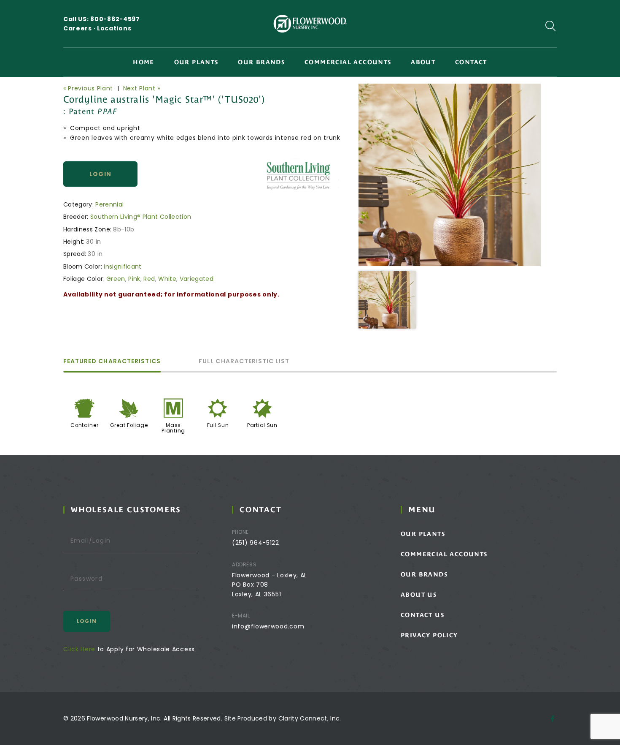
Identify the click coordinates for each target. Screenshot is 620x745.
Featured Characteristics (112, 361)
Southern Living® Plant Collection (140, 216)
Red (149, 279)
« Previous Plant (88, 88)
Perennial (109, 204)
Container (84, 425)
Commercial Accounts (348, 62)
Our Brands (261, 62)
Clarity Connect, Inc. (309, 718)
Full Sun (218, 425)
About (423, 62)
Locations (114, 28)
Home (143, 62)
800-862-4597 (115, 19)
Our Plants (196, 62)
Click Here (79, 649)
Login (100, 174)
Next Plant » (141, 88)
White (167, 279)
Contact (471, 62)
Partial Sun (262, 425)
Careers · (80, 28)
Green (115, 279)
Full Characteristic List (244, 361)
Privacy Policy (429, 635)
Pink (134, 279)
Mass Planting (173, 428)
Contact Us (422, 615)
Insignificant (123, 266)
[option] (450, 175)
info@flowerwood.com (268, 626)
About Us (419, 594)
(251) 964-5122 (255, 542)
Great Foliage (129, 425)
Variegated (197, 279)
